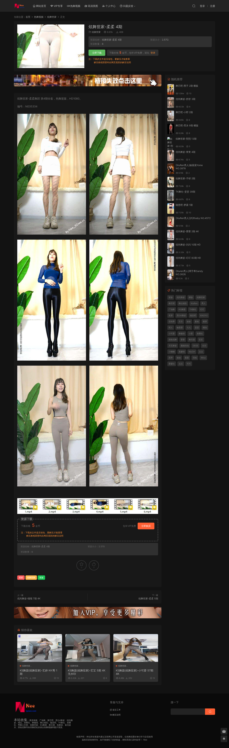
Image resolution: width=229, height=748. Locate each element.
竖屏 (171, 315)
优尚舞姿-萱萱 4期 (185, 151)
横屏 (205, 321)
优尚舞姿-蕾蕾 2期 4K (187, 231)
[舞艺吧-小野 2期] (170, 116)
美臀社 (200, 333)
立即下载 (97, 52)
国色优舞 (173, 339)
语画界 (172, 321)
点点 (181, 363)
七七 (189, 327)
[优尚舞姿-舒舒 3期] (170, 102)
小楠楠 (172, 351)
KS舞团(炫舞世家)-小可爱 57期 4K (134, 672)
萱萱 (183, 339)
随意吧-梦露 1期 (184, 204)
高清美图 (92, 6)
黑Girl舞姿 (181, 315)
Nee (145, 739)
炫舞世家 (96, 32)
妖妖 (189, 321)
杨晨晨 (180, 327)
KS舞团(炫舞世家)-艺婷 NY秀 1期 (38, 672)
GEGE (195, 345)
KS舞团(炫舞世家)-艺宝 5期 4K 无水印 (86, 672)
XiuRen (194, 303)
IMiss (203, 357)
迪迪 (179, 357)
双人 (171, 327)
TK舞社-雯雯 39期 (185, 191)
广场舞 (172, 309)
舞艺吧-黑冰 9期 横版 (187, 125)
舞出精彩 (183, 303)
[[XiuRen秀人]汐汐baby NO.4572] (170, 221)
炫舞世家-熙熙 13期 (186, 138)
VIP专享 (58, 6)
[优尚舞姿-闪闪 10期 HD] (170, 248)
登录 (153, 53)
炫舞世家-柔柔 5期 (148, 598)
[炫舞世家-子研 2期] (170, 182)
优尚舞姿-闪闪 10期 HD (188, 244)
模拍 (205, 327)
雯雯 (197, 327)
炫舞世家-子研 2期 (185, 178)
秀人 (204, 303)
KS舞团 (182, 309)
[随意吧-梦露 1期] (170, 208)
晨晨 (187, 357)
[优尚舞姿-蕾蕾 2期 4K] (170, 235)
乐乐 (204, 345)
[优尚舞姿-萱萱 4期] (170, 155)
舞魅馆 (182, 333)
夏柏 (197, 321)
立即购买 (146, 525)
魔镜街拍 (185, 345)
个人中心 (110, 6)
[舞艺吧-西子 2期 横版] (170, 89)
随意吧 (193, 315)
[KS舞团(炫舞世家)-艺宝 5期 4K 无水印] (87, 648)
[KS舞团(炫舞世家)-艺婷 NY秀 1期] (39, 648)
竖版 (41, 577)
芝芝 (201, 339)
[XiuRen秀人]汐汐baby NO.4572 (193, 218)
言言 (181, 321)
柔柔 (21, 577)
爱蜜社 (172, 363)
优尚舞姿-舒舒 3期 (185, 99)
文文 (201, 351)
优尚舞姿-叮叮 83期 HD (188, 257)
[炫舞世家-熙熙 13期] (170, 146)
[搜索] (193, 5)
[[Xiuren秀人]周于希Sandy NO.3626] (170, 274)
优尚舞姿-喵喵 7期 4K (28, 598)
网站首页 (40, 6)
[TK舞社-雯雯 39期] (170, 195)
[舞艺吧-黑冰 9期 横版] (170, 129)
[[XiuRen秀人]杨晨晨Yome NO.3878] (170, 169)
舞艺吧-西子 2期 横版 (187, 85)
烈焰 (195, 357)
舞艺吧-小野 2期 (184, 112)
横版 (191, 297)
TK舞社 (192, 309)
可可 (189, 363)
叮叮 (202, 309)
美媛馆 (182, 351)
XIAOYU (204, 315)
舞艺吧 (172, 303)
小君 (191, 333)
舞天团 (192, 339)
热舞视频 (75, 6)
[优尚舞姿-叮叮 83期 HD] (170, 261)
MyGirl (192, 351)
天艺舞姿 (173, 345)
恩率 (171, 357)
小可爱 (172, 333)
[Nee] (20, 6)
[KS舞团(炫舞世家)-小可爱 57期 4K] (135, 648)
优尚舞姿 (181, 297)
